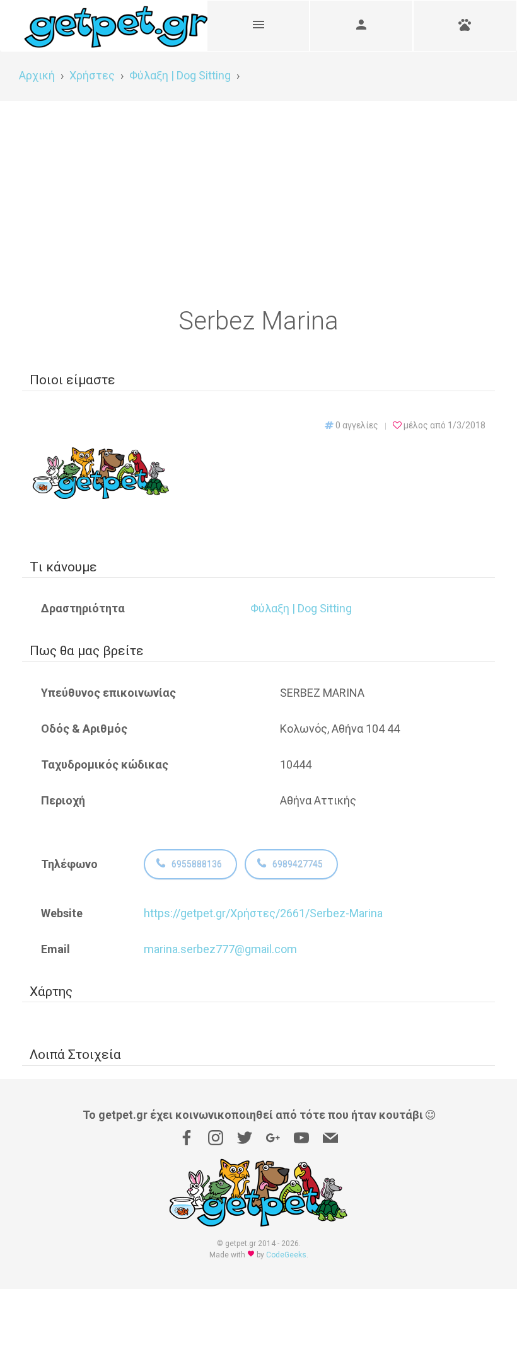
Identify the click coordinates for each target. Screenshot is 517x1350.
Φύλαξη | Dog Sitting (301, 608)
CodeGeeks (286, 1254)
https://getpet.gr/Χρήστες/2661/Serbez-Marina (263, 913)
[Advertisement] (258, 195)
